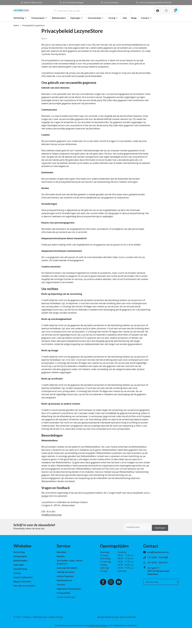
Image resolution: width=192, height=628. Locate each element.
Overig (111, 18)
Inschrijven (160, 527)
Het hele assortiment (24, 585)
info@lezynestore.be (51, 514)
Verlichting (18, 18)
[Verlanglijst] (157, 10)
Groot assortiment (111, 2)
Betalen (61, 556)
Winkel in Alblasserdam (33, 2)
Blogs (134, 18)
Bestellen (61, 552)
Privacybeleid (63, 593)
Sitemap (27, 617)
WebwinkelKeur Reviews (98, 625)
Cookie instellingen (66, 597)
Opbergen (75, 18)
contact (45, 496)
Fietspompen (37, 18)
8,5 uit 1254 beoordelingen (73, 2)
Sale (125, 18)
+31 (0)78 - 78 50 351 (157, 562)
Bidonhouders (59, 18)
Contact (145, 18)
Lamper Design (55, 617)
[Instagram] (111, 582)
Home (16, 25)
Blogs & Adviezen (22, 581)
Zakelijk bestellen (66, 572)
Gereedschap (94, 18)
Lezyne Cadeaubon (23, 577)
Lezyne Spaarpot (65, 576)
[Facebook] (103, 582)
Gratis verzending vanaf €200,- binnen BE (155, 2)
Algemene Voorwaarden (69, 588)
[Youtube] (119, 582)
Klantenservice (64, 580)
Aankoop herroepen (67, 567)
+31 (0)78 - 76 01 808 (157, 557)
